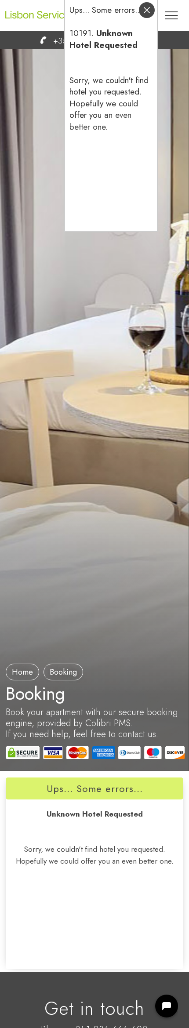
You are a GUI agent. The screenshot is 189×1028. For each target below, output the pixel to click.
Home (22, 672)
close (147, 10)
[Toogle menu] (171, 11)
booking (63, 672)
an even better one (100, 121)
